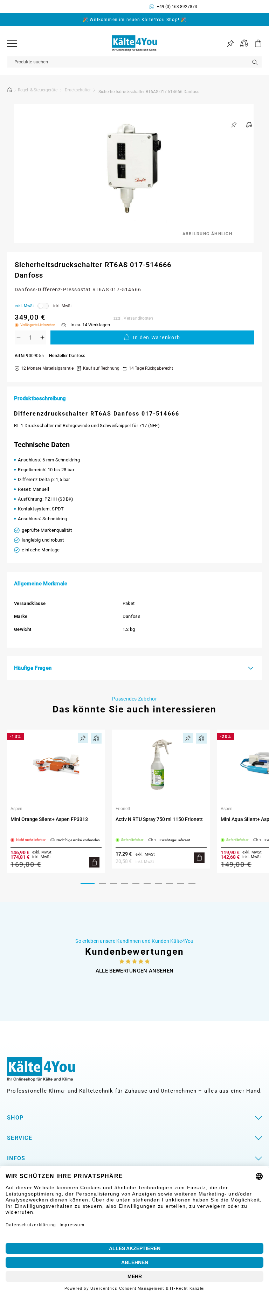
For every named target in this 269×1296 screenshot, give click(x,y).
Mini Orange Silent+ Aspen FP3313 (49, 819)
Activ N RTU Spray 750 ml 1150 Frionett (159, 819)
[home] (10, 91)
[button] (255, 43)
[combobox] (134, 62)
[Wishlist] (230, 43)
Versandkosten (138, 318)
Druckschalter (78, 90)
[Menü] (12, 43)
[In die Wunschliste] (234, 124)
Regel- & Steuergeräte (37, 90)
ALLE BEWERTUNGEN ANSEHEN (135, 971)
